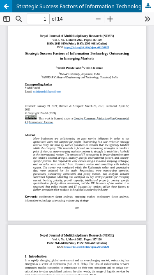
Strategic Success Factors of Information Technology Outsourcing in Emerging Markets (85, 6)
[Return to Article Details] (6, 6)
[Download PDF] (148, 6)
